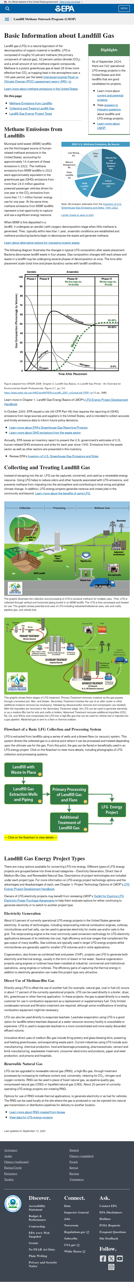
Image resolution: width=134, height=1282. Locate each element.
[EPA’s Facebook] (102, 1258)
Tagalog (9, 1179)
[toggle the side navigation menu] (7, 19)
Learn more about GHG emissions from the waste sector (45, 433)
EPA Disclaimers (110, 1212)
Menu (124, 8)
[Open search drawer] (7, 8)
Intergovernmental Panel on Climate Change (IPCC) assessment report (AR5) (41, 79)
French (73, 1162)
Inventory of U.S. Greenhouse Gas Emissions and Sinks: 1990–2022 (91, 206)
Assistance (10, 1150)
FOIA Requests (109, 1225)
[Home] (64, 9)
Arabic (8, 1156)
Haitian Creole (13, 1168)
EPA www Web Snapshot (39, 1234)
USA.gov (70, 1245)
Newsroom (71, 1225)
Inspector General (76, 1212)
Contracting (37, 1226)
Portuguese (10, 1174)
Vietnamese (76, 1179)
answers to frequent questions (109, 107)
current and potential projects (110, 98)
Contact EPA (108, 1206)
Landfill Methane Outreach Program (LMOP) (45, 19)
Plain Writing (38, 1256)
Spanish (74, 1150)
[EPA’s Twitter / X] (111, 1258)
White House (73, 1251)
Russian (74, 1174)
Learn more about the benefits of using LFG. (63, 493)
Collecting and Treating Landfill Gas (31, 108)
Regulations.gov (74, 1232)
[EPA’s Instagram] (111, 1266)
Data (67, 1206)
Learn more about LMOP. (108, 126)
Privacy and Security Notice (43, 1264)
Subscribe (70, 1238)
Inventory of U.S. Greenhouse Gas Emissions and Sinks (63, 456)
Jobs (67, 1219)
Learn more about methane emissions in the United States (41, 89)
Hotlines (105, 1219)
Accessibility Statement (37, 1208)
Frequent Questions (112, 1232)
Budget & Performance (37, 1218)
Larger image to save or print (77, 215)
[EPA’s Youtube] (119, 1258)
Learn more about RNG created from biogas (37, 1112)
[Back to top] (124, 1272)
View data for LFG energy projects (31, 1117)
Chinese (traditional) (16, 1162)
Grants (33, 1243)
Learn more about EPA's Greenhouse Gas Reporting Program (48, 428)
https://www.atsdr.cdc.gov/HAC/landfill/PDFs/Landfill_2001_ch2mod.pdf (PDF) (47, 392)
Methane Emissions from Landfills (30, 103)
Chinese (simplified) (81, 1156)
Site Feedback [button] (108, 1238)
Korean (73, 1168)
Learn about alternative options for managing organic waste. (42, 243)
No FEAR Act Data (42, 1249)
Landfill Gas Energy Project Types (30, 114)
